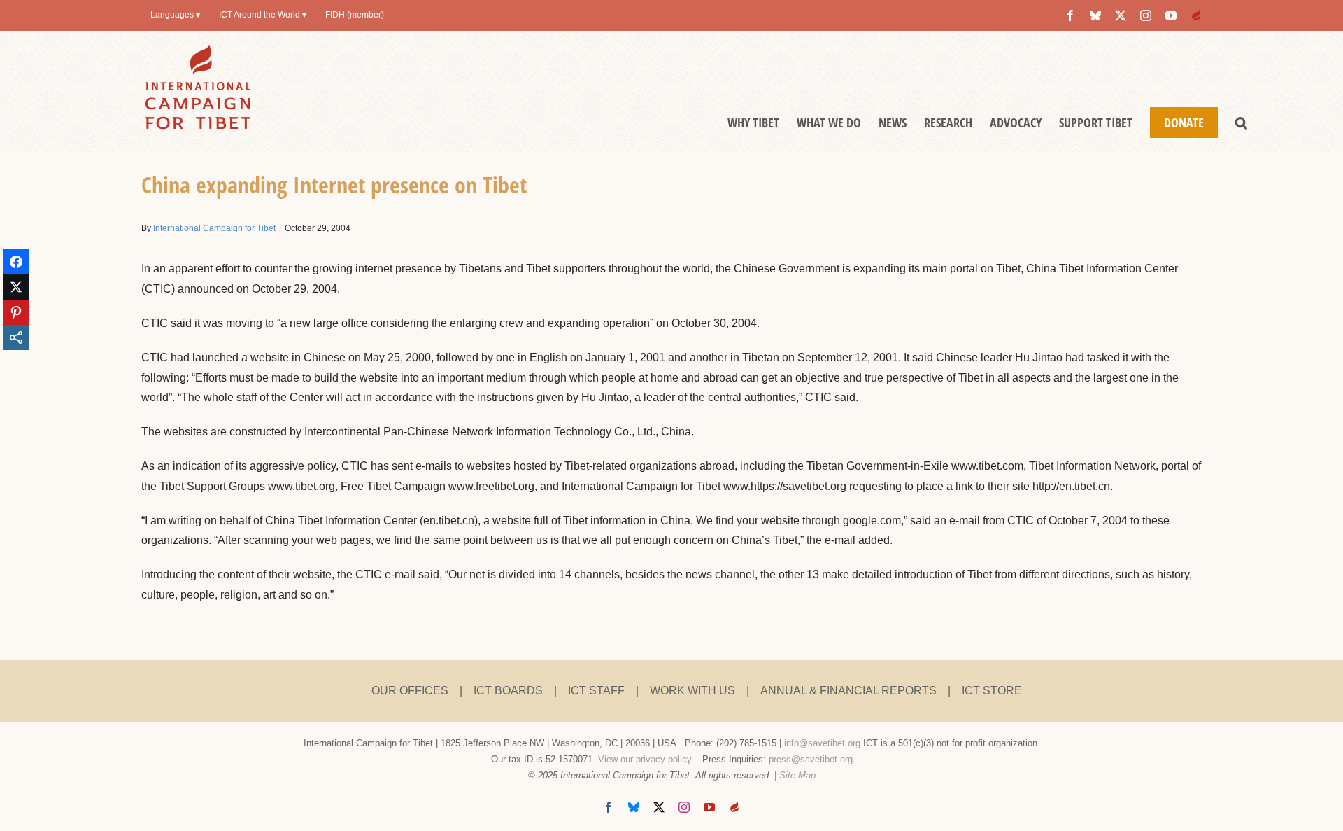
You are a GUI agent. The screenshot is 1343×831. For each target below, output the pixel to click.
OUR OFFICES (409, 691)
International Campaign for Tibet (214, 228)
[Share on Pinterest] (16, 312)
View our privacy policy (644, 759)
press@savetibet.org (811, 759)
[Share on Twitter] (16, 287)
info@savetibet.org (822, 743)
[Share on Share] (16, 337)
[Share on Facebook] (16, 261)
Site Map (797, 775)
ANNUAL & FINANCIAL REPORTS (848, 691)
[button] (1241, 122)
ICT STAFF (596, 691)
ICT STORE (992, 691)
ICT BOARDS (508, 691)
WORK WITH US (692, 691)
